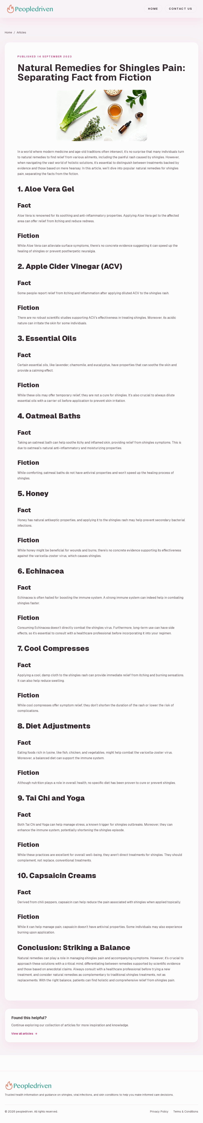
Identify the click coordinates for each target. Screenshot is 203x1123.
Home (153, 8)
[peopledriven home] (35, 9)
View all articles (24, 1033)
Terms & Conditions (185, 1111)
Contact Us (180, 8)
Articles (21, 32)
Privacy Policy (159, 1111)
